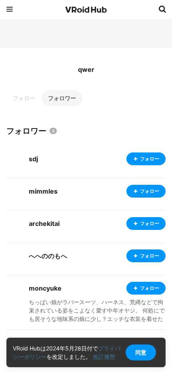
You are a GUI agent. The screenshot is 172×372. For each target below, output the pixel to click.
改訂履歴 (104, 356)
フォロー (24, 98)
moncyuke (45, 288)
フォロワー (62, 98)
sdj (33, 159)
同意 (140, 352)
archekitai (44, 224)
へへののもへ (48, 256)
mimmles (43, 191)
